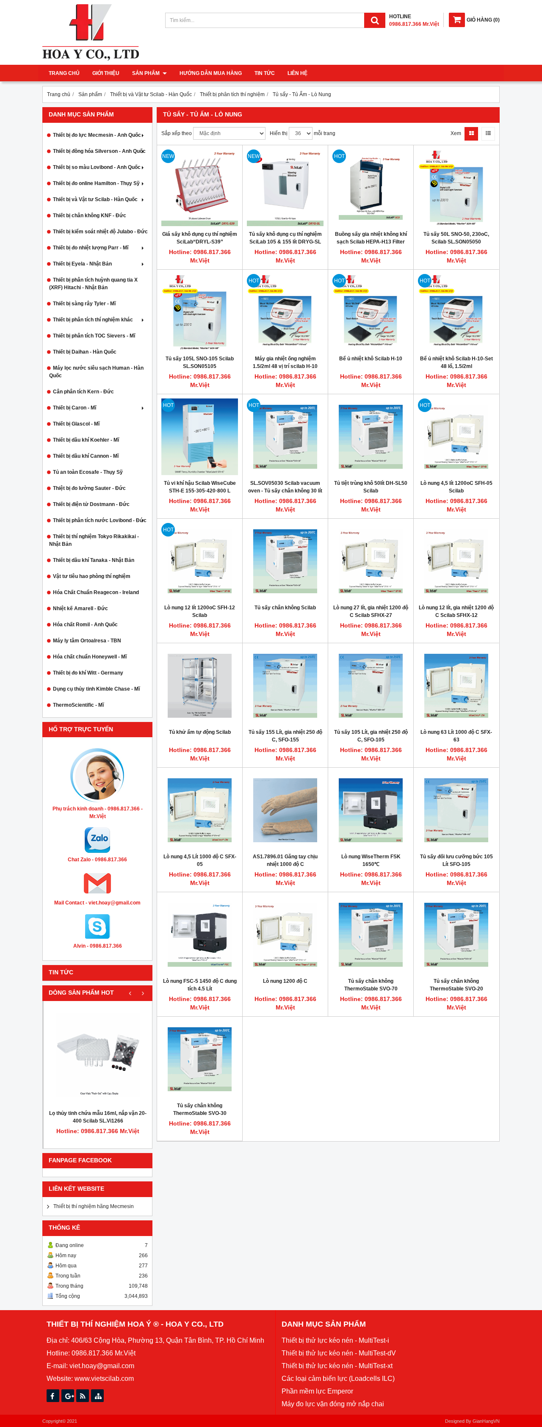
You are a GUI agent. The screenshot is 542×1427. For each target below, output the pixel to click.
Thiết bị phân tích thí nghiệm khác (93, 320)
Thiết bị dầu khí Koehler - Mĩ (86, 440)
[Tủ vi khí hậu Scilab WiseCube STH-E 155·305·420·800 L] (199, 436)
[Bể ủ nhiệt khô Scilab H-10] (370, 312)
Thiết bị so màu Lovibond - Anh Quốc (97, 167)
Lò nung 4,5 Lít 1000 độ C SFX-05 (199, 860)
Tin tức (264, 73)
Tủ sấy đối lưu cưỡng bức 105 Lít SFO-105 (456, 860)
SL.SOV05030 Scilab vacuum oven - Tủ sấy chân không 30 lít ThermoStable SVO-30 (285, 490)
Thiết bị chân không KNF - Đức (89, 215)
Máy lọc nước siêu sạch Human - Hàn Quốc (96, 372)
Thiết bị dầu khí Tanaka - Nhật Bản (93, 560)
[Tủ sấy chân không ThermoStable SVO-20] (456, 934)
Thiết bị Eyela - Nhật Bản (82, 264)
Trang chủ (64, 73)
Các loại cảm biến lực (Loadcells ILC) (338, 1378)
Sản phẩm (146, 73)
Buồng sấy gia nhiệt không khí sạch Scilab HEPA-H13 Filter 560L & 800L (371, 241)
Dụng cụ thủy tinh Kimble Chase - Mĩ (96, 689)
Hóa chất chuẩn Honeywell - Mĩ (90, 657)
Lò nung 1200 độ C (285, 981)
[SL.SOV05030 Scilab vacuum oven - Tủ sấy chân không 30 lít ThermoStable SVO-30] (285, 436)
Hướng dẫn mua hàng (211, 73)
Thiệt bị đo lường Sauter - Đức (89, 488)
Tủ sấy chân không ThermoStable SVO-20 (456, 985)
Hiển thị (279, 133)
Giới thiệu (105, 73)
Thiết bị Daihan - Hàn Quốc (84, 352)
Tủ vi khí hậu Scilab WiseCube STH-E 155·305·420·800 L (200, 487)
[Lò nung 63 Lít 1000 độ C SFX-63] (456, 685)
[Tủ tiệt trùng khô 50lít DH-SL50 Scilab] (370, 436)
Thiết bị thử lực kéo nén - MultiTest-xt (337, 1365)
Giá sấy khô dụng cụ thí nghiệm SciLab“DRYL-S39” (199, 238)
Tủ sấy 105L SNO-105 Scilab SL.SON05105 (200, 362)
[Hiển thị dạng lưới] (471, 134)
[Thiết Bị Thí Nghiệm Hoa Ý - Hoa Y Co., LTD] (90, 59)
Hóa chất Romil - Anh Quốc (85, 625)
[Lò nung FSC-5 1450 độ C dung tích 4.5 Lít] (199, 934)
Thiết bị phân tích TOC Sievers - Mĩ (94, 336)
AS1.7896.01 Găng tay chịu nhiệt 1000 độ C (285, 860)
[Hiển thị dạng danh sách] (488, 134)
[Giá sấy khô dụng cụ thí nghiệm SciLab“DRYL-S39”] (199, 187)
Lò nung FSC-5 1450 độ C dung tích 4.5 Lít (200, 985)
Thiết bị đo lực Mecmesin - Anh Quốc (97, 135)
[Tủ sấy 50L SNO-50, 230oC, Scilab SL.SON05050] (456, 187)
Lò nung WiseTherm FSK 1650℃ (371, 860)
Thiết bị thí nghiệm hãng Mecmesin (93, 1206)
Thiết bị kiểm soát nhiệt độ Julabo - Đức (100, 232)
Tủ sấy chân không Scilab (285, 608)
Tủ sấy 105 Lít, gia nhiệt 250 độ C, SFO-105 (371, 736)
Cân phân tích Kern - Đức (83, 392)
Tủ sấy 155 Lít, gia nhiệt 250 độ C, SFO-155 (285, 736)
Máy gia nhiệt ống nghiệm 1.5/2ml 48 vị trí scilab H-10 (285, 362)
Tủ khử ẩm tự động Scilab (200, 732)
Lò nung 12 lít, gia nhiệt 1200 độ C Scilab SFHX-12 (456, 611)
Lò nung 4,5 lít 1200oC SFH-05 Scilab (456, 487)
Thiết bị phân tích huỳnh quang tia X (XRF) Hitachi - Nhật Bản (93, 283)
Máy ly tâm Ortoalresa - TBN (87, 641)
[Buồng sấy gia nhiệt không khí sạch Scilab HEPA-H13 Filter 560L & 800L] (370, 187)
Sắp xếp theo (176, 133)
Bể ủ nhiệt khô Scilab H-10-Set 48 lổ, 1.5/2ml (456, 362)
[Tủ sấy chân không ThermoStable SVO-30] (199, 1059)
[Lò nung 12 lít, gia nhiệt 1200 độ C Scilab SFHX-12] (456, 561)
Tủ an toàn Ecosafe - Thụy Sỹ (88, 472)
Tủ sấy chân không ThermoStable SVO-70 (371, 985)
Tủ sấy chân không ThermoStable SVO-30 (200, 1109)
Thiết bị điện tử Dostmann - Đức (91, 504)
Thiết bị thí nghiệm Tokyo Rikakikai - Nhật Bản (94, 540)
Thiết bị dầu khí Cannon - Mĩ (86, 456)
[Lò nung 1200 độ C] (285, 934)
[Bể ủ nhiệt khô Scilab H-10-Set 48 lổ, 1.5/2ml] (456, 312)
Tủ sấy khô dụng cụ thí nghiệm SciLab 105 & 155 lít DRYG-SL (285, 238)
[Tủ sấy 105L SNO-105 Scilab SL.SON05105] (199, 312)
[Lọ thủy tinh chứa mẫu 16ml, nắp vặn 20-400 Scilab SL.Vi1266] (98, 1055)
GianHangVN (486, 1421)
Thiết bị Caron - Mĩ (74, 408)
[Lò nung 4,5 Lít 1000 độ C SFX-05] (199, 810)
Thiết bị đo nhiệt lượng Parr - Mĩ (90, 248)
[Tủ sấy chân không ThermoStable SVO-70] (370, 934)
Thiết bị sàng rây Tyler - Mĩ (84, 304)
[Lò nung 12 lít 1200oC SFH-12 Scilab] (199, 561)
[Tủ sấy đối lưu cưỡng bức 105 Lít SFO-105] (456, 810)
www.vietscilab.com (104, 1378)
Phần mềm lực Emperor (317, 1391)
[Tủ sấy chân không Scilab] (285, 561)
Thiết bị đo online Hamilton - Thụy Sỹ (96, 183)
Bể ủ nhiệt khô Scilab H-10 (370, 359)
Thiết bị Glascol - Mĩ (76, 424)
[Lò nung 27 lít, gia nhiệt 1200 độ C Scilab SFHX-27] (370, 561)
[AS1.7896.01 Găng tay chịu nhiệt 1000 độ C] (285, 810)
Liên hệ (297, 73)
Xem (456, 133)
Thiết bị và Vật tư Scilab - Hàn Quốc (95, 199)
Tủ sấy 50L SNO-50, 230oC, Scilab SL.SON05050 (456, 238)
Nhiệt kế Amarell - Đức (80, 608)
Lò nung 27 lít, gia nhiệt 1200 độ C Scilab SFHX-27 (370, 611)
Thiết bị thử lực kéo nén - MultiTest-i (335, 1340)
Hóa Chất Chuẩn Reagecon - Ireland (96, 592)
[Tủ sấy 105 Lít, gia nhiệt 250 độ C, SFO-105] (370, 685)
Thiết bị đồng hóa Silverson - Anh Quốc (99, 151)
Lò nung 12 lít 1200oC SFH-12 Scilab (199, 611)
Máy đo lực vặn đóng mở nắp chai (333, 1404)
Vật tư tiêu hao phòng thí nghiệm (91, 576)
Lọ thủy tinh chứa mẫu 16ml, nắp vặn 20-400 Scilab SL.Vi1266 (98, 1117)
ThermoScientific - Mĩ (78, 705)
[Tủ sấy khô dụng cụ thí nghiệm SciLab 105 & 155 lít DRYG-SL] (285, 187)
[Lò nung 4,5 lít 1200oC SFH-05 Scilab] (456, 436)
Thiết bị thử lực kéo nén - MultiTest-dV (339, 1353)
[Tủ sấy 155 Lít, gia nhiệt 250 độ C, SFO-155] (285, 685)
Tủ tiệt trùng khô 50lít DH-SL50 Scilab (370, 487)
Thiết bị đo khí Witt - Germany (88, 673)
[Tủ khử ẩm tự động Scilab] (199, 685)
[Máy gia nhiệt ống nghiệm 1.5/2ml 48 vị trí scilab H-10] (285, 312)
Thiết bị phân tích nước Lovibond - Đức (100, 520)
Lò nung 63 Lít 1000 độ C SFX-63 (456, 736)
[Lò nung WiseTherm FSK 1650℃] (370, 810)
